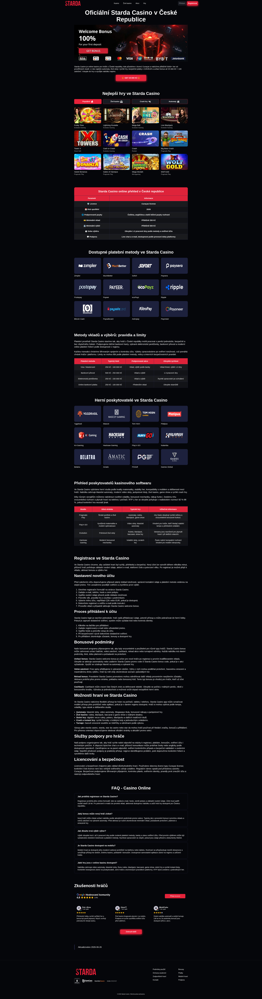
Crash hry (144, 101)
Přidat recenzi (175, 896)
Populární (86, 101)
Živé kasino (115, 101)
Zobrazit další (131, 931)
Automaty (172, 101)
